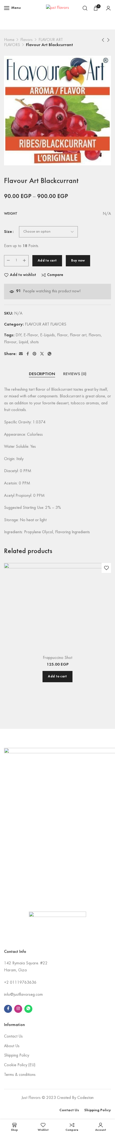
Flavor (62, 335)
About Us (12, 1046)
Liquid (23, 342)
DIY (18, 335)
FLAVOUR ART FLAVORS (45, 324)
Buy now (78, 260)
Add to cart (47, 260)
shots (34, 342)
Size (8, 232)
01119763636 (23, 982)
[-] (8, 260)
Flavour (10, 342)
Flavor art (78, 335)
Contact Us (13, 1036)
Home (9, 40)
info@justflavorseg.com (23, 995)
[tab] (42, 374)
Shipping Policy (16, 1056)
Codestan (85, 1098)
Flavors (26, 40)
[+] (24, 260)
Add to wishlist (23, 275)
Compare (55, 275)
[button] (57, 676)
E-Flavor (31, 335)
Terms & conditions (20, 1075)
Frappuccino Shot (57, 658)
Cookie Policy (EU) (19, 1065)
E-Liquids (47, 335)
